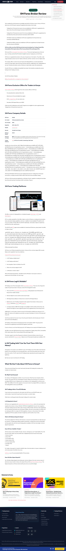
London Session (5, 513)
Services (21, 1)
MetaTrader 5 (8, 216)
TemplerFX (23, 303)
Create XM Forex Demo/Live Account (12, 255)
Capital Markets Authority (7, 530)
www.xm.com (14, 127)
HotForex (7, 453)
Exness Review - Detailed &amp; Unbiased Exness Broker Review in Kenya (54, 493)
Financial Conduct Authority (7, 532)
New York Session (5, 515)
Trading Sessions (48, 1)
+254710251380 (18, 532)
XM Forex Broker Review (22, 500)
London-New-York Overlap (7, 519)
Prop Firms (34, 1)
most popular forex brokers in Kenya (19, 52)
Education (28, 1)
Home (17, 1)
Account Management (45, 519)
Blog (11, 500)
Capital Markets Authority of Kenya (26, 404)
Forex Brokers (40, 1)
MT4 (13, 140)
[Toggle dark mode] (55, 2)
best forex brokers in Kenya (36, 462)
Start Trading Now (59, 548)
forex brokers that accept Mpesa (20, 290)
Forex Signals (43, 517)
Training (42, 515)
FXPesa (8, 303)
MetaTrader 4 (33, 214)
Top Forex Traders (44, 524)
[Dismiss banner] (65, 548)
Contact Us (60, 1)
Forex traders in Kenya (9, 89)
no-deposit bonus (12, 99)
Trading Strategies (44, 523)
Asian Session (4, 517)
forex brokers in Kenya (28, 285)
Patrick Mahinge (39, 19)
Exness (17, 303)
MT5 (13, 227)
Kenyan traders (18, 337)
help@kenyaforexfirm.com (20, 530)
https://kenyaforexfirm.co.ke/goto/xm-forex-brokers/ (17, 79)
